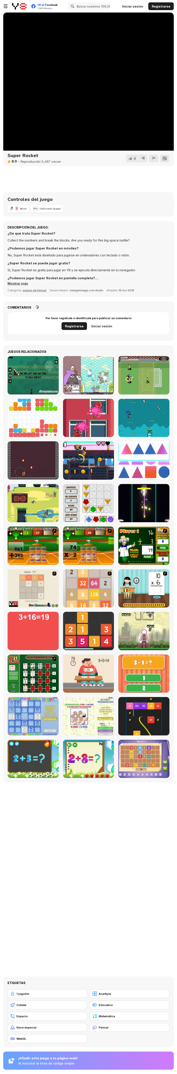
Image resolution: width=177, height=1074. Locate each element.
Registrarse (161, 6)
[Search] (72, 6)
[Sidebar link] (5, 6)
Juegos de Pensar (34, 290)
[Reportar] (153, 158)
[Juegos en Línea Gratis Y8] (19, 6)
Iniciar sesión (132, 6)
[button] (18, 283)
